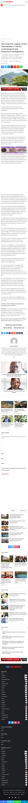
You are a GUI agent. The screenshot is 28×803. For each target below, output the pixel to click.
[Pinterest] (15, 67)
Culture (3, 706)
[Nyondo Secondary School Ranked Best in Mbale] (21, 404)
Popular (13, 510)
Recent (4, 510)
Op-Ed (10, 38)
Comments (22, 510)
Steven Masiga (8, 327)
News (7, 38)
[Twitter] (5, 67)
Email (2, 458)
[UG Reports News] (8, 2)
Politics (3, 710)
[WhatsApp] (21, 67)
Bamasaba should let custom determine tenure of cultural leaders (7, 425)
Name (2, 453)
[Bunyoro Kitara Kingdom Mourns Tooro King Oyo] (5, 522)
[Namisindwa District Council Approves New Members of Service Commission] (5, 528)
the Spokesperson (19, 327)
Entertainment (5, 715)
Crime (3, 698)
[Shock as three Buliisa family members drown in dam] (5, 534)
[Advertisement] (14, 22)
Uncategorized (5, 717)
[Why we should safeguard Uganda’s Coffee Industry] (21, 418)
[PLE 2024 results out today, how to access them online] (4, 595)
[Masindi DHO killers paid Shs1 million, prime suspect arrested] (4, 620)
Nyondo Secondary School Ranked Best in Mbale (20, 410)
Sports (3, 713)
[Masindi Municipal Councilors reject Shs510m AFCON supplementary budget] (5, 516)
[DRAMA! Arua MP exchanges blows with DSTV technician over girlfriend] (4, 614)
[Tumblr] (12, 67)
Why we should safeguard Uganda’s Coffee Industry (19, 425)
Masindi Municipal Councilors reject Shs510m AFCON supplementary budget (17, 516)
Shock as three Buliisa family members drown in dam (20, 581)
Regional (3, 675)
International (4, 696)
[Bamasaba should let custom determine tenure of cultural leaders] (7, 418)
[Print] (22, 333)
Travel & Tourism (5, 708)
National (3, 677)
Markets (3, 719)
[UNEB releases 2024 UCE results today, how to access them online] (4, 601)
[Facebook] (2, 67)
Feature (3, 694)
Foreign (3, 681)
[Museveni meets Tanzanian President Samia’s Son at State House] (7, 574)
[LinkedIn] (8, 67)
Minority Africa (5, 683)
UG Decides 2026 (6, 679)
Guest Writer (5, 61)
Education (4, 685)
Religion (3, 702)
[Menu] (1, 2)
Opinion (3, 700)
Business (3, 704)
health (3, 687)
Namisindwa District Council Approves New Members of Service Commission (18, 528)
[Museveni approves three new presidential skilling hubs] (5, 540)
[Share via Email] (19, 333)
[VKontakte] (17, 333)
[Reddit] (18, 67)
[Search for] (26, 2)
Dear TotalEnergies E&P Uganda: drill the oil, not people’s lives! (7, 410)
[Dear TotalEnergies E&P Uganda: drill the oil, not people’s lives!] (7, 404)
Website (2, 463)
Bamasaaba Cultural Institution (14, 325)
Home (3, 38)
